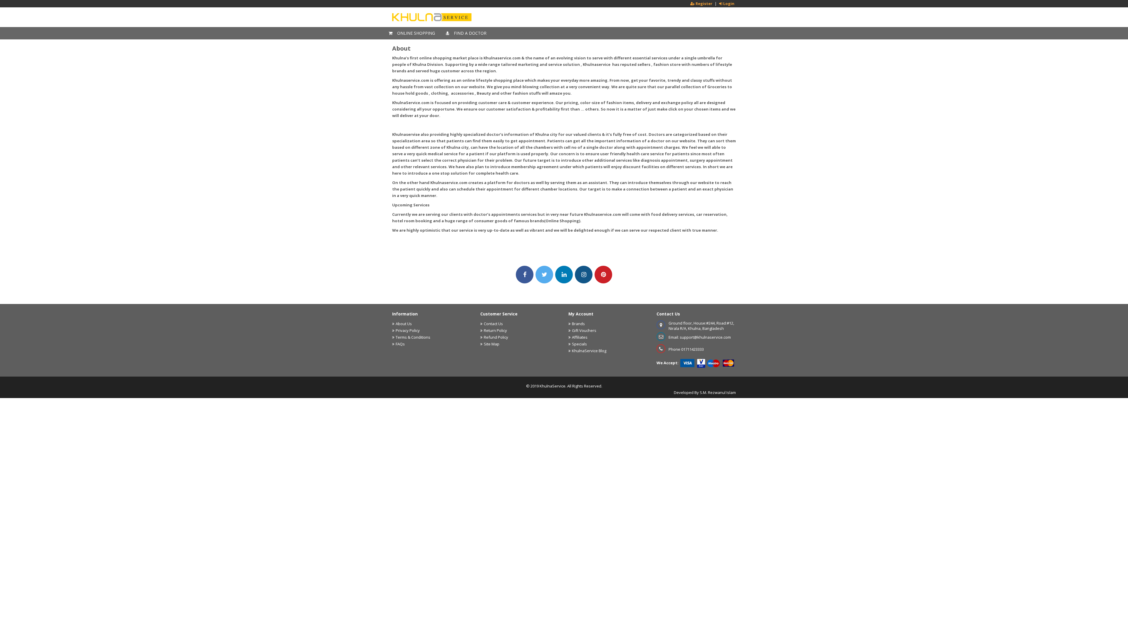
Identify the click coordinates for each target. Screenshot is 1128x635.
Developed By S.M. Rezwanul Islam (705, 392)
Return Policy (495, 330)
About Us (404, 323)
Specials (579, 344)
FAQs (400, 344)
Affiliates (580, 337)
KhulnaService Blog (589, 350)
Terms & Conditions (413, 337)
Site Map (491, 344)
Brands (578, 323)
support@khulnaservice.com (705, 337)
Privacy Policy (408, 330)
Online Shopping (415, 33)
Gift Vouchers (584, 330)
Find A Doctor (469, 33)
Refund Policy (496, 337)
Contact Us (493, 323)
